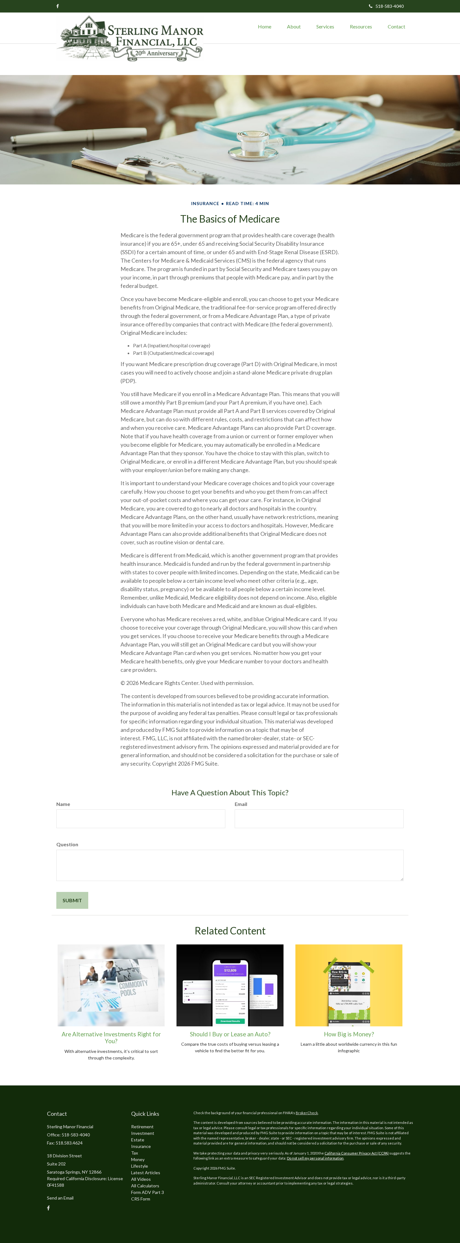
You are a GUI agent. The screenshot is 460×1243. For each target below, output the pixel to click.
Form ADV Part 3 (147, 1192)
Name (63, 804)
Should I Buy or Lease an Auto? (230, 1034)
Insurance (141, 1146)
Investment (142, 1133)
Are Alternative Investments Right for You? (111, 1037)
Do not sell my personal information (315, 1158)
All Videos (141, 1179)
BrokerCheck (307, 1113)
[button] (294, 26)
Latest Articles (145, 1172)
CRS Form (140, 1198)
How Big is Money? (349, 1034)
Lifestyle (139, 1166)
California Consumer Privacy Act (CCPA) (357, 1153)
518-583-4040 (390, 6)
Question (67, 844)
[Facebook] (57, 6)
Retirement (142, 1126)
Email (241, 804)
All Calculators (145, 1185)
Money (138, 1159)
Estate (137, 1139)
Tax (134, 1152)
